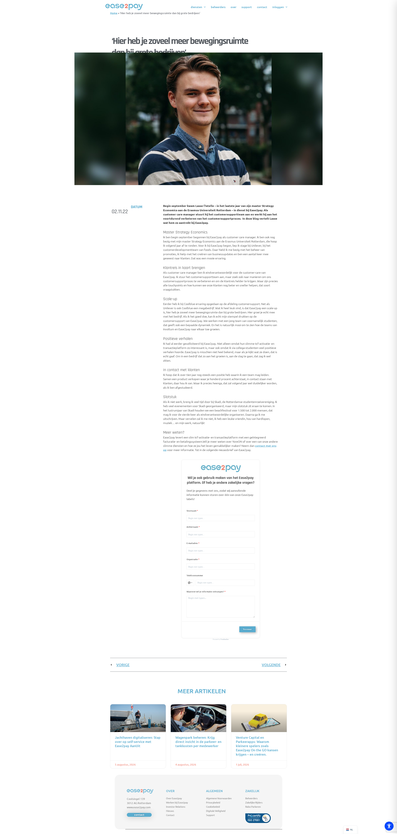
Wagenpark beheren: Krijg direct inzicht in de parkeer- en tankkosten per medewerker (198, 741)
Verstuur (247, 629)
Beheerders (218, 7)
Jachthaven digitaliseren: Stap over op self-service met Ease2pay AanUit (138, 741)
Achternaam (192, 526)
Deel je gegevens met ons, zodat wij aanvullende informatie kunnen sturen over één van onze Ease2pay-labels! (220, 494)
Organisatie (192, 559)
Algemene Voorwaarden (219, 798)
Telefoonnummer (195, 575)
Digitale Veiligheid (215, 810)
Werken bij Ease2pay (177, 802)
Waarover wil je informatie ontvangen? (205, 591)
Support (246, 7)
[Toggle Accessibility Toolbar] (389, 826)
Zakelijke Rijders (254, 802)
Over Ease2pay (174, 798)
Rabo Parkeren (253, 806)
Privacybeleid (213, 802)
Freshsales (225, 639)
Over (233, 7)
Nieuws (170, 810)
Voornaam (191, 510)
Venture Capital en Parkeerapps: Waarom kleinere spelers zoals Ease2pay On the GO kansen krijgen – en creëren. (257, 745)
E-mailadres (192, 543)
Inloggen (278, 7)
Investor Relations (175, 806)
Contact (262, 7)
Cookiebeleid (213, 806)
